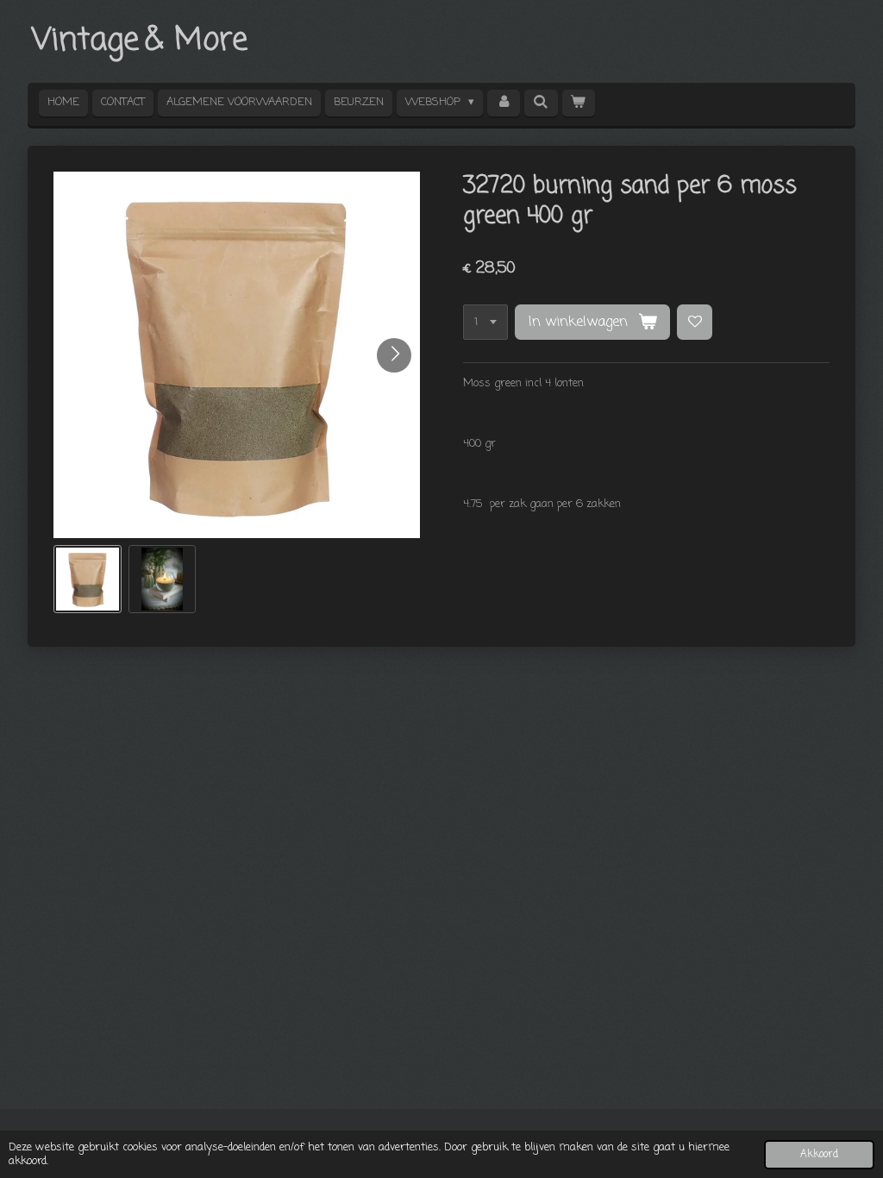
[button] (87, 579)
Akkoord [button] (819, 1154)
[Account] (503, 103)
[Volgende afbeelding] (394, 355)
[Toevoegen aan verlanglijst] (694, 322)
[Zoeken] (540, 103)
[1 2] (485, 322)
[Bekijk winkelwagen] (578, 103)
